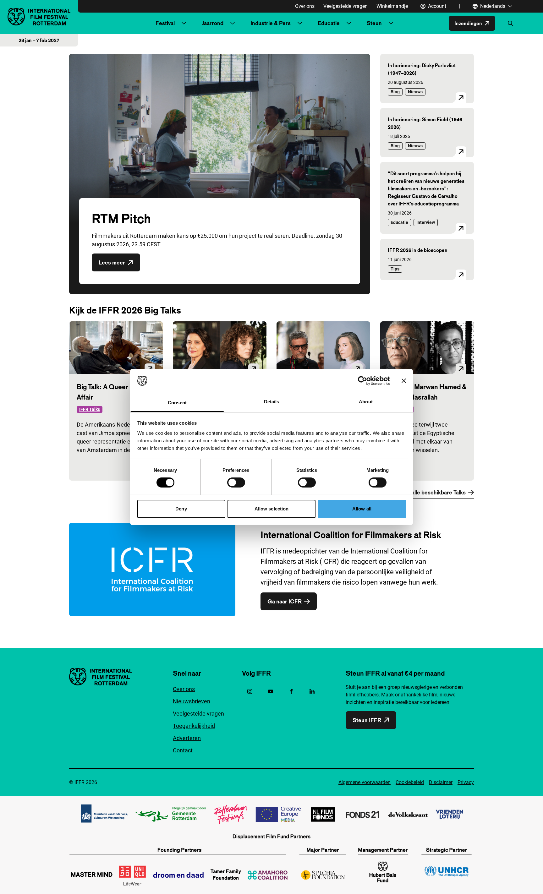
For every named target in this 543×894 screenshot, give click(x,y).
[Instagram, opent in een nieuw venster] (250, 691)
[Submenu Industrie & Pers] (300, 23)
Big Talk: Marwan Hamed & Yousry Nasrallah (427, 392)
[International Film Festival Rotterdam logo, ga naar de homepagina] (39, 16)
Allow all (361, 508)
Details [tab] (271, 401)
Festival (165, 23)
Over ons (305, 6)
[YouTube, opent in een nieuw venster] (270, 691)
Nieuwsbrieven (191, 701)
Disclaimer (440, 782)
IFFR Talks (89, 409)
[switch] (236, 482)
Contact (183, 750)
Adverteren (187, 738)
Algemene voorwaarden (364, 782)
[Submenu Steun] (391, 23)
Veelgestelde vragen (345, 6)
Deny (181, 508)
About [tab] (366, 401)
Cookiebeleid (410, 782)
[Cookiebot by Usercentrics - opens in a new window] (362, 380)
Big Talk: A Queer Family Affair (113, 392)
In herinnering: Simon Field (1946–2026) (426, 123)
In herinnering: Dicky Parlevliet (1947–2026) (422, 69)
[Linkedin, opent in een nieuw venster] (312, 691)
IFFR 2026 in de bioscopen (417, 250)
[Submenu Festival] (184, 23)
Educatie (329, 23)
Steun (374, 23)
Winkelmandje (392, 6)
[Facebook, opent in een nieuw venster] (291, 691)
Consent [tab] (177, 402)
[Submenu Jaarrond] (232, 23)
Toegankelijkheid (194, 725)
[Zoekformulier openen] (510, 23)
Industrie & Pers (270, 23)
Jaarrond (212, 23)
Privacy (466, 782)
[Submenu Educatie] (349, 23)
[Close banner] (404, 381)
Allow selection (272, 508)
